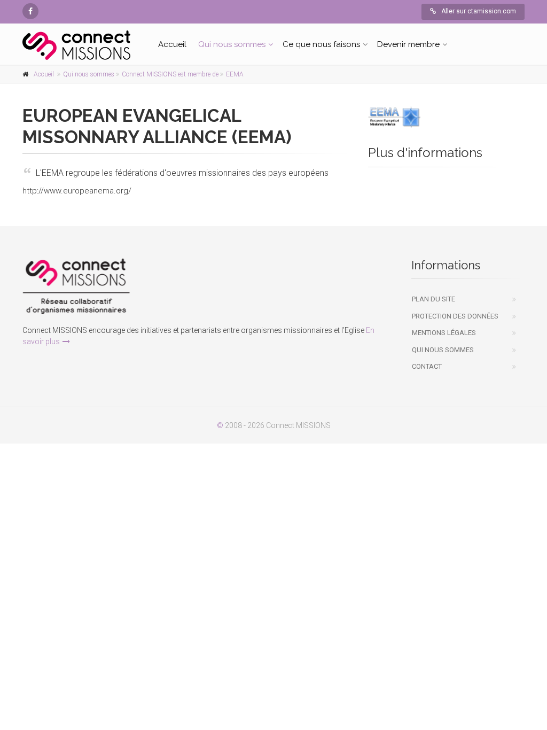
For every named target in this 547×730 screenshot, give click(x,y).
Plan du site (433, 299)
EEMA (235, 74)
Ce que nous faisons (321, 44)
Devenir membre (408, 44)
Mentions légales (444, 333)
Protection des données (455, 316)
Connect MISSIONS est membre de (170, 74)
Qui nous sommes (231, 44)
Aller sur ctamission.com (478, 11)
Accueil (172, 44)
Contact (427, 366)
